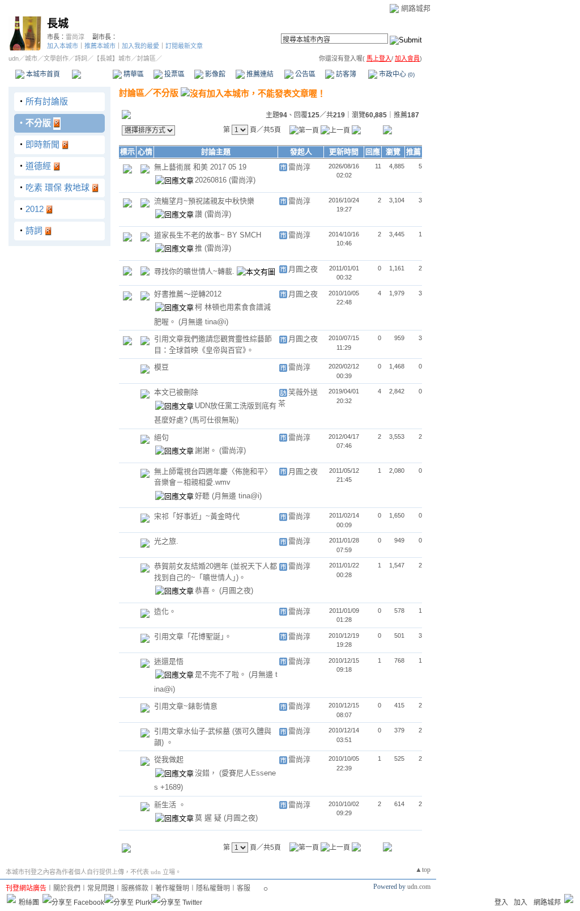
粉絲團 (29, 902)
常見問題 (100, 888)
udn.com (418, 887)
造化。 (165, 611)
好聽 (203, 495)
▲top (422, 870)
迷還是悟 (169, 661)
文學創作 (56, 58)
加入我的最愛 (140, 46)
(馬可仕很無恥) (214, 420)
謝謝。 (207, 450)
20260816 (212, 180)
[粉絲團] (11, 898)
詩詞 (81, 58)
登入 (501, 902)
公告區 (304, 74)
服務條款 (134, 888)
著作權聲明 (172, 888)
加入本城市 (62, 46)
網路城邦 (415, 8)
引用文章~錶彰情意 (186, 706)
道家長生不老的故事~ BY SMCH (207, 235)
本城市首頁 (42, 74)
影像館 (214, 74)
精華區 (133, 74)
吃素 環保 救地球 (57, 187)
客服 (243, 888)
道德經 (38, 166)
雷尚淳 (75, 36)
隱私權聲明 (213, 888)
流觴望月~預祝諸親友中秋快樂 (204, 201)
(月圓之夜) (236, 590)
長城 (58, 23)
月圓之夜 (303, 269)
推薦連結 (259, 74)
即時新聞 (42, 144)
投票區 (174, 74)
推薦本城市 (100, 46)
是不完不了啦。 (222, 674)
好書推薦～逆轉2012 (187, 294)
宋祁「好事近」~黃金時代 (197, 516)
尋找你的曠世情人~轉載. (195, 271)
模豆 (161, 367)
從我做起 (169, 759)
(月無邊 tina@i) (203, 321)
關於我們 (66, 888)
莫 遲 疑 (209, 817)
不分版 (38, 123)
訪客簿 (345, 74)
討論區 (92, 74)
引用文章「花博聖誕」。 (193, 636)
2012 (34, 209)
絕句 (161, 437)
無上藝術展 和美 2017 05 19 (200, 167)
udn (13, 58)
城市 (31, 58)
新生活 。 (170, 804)
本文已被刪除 (176, 392)
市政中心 (396, 74)
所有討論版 (46, 101)
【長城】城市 (112, 58)
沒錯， (207, 773)
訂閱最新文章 (184, 46)
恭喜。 (207, 590)
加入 (520, 902)
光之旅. (166, 541)
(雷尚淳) (242, 180)
